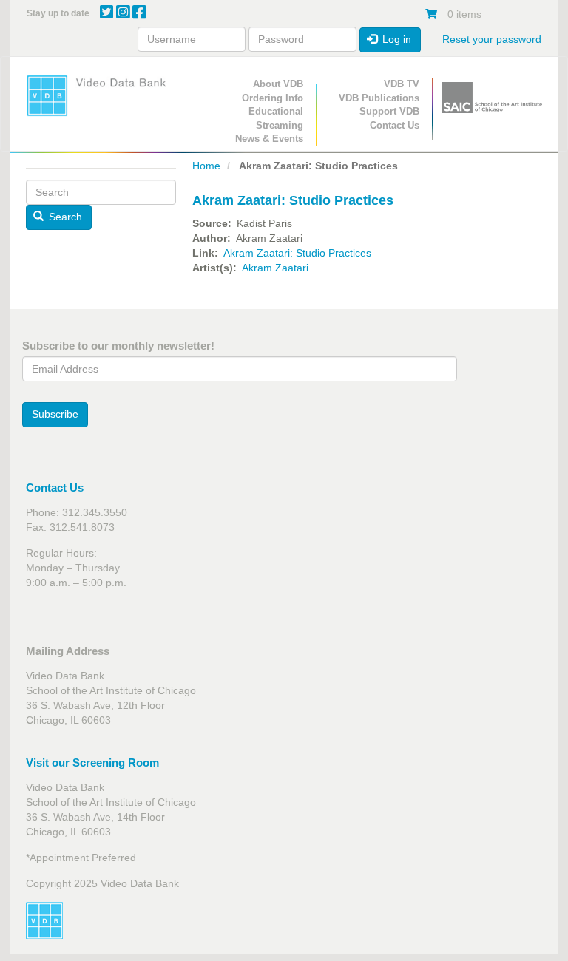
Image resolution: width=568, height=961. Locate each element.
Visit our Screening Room (92, 762)
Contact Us (394, 125)
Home (206, 166)
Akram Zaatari (275, 268)
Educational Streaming (275, 118)
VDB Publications (379, 97)
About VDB (278, 83)
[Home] (101, 95)
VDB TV (401, 83)
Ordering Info (272, 97)
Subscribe (55, 414)
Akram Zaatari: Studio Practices (297, 253)
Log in (395, 39)
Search (64, 217)
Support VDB (389, 111)
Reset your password (491, 39)
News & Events (269, 138)
